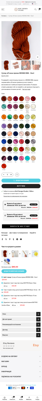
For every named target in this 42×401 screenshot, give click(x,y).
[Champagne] (27, 149)
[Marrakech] (15, 116)
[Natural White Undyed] (27, 106)
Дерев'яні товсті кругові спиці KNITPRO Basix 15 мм (20, 295)
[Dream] (3, 141)
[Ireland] (27, 126)
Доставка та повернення (18, 233)
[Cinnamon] (3, 149)
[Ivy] (21, 126)
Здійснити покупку (30, 2)
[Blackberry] (9, 158)
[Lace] (9, 126)
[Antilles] (27, 158)
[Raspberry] (15, 98)
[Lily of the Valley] (27, 116)
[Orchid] (9, 106)
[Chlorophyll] (15, 149)
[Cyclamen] (15, 141)
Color (3, 94)
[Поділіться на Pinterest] (10, 239)
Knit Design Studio (30, 385)
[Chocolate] (9, 149)
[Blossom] (3, 158)
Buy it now (21, 186)
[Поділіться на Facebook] (2, 239)
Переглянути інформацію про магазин (15, 196)
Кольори (4, 233)
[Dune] (33, 133)
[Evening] (15, 133)
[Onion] (15, 106)
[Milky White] (33, 106)
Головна (3, 15)
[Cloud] (33, 141)
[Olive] (21, 106)
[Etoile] (21, 133)
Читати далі (26, 89)
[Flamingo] (9, 133)
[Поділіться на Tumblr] (13, 239)
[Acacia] (33, 158)
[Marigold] (21, 116)
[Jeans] (15, 126)
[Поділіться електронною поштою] (21, 239)
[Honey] (33, 126)
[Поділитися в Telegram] (17, 239)
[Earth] (27, 133)
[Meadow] (9, 116)
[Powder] (27, 98)
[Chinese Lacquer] (21, 149)
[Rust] (3, 98)
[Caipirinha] (33, 149)
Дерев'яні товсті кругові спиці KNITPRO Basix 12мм (20, 283)
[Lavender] (3, 126)
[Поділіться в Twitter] (6, 239)
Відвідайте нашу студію (14, 4)
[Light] (33, 116)
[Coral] (21, 141)
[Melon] (3, 116)
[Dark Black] (9, 141)
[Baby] (21, 158)
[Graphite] (3, 133)
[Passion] (33, 98)
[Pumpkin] (21, 98)
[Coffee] (27, 141)
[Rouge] (9, 98)
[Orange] (3, 166)
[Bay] (15, 158)
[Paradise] (3, 106)
